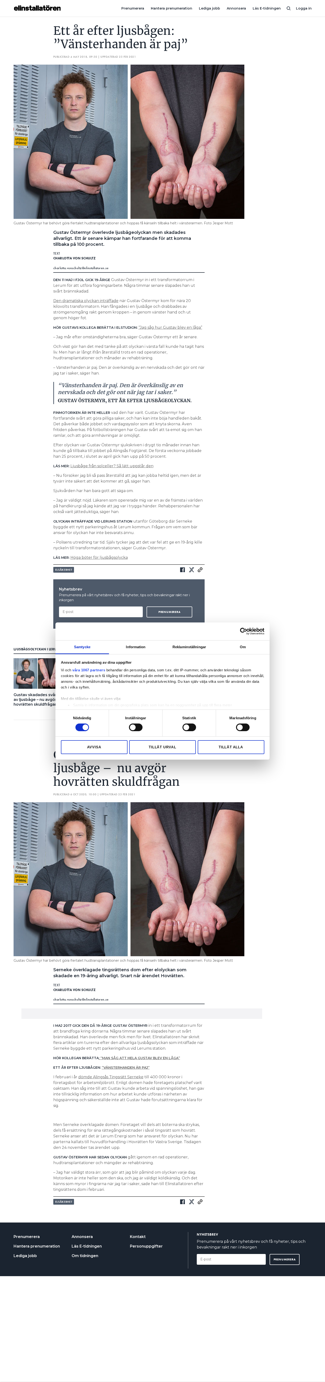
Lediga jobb (209, 8)
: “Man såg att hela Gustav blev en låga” (139, 1058)
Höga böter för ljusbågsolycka (99, 557)
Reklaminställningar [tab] (189, 647)
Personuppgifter (146, 1246)
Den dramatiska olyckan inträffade (85, 300)
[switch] (136, 727)
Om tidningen (85, 1256)
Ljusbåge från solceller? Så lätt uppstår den (111, 466)
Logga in (304, 8)
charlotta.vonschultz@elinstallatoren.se (81, 268)
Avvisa (94, 747)
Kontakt (138, 1236)
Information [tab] (135, 647)
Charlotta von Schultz (74, 258)
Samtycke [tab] (82, 647)
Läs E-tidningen (267, 8)
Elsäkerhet (63, 570)
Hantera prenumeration (171, 8)
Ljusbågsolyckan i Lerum (37, 649)
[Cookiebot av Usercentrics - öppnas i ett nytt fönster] (243, 631)
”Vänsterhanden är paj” (126, 1067)
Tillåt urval (162, 747)
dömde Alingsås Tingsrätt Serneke (110, 1077)
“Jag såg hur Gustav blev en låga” (170, 327)
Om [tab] (243, 647)
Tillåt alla (231, 747)
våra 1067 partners (88, 670)
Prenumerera (132, 8)
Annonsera (236, 8)
